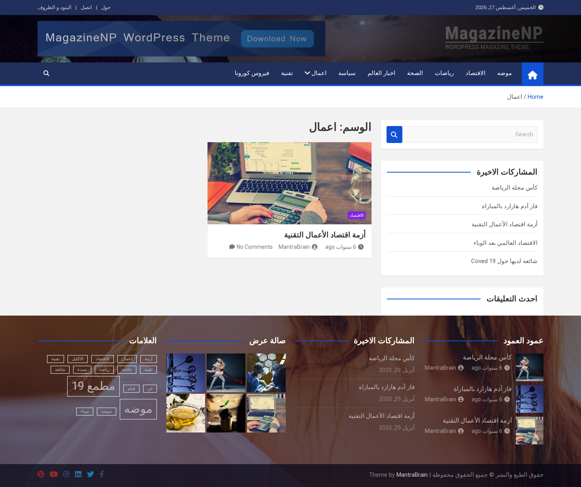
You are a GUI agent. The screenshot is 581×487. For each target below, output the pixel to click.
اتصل (86, 7)
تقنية (287, 73)
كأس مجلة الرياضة (515, 187)
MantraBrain (294, 247)
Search (394, 134)
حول (106, 7)
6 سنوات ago (340, 247)
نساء (85, 411)
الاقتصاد (475, 73)
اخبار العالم (381, 73)
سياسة (347, 73)
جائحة (127, 369)
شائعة (60, 369)
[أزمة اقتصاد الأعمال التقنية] (290, 183)
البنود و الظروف (55, 7)
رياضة (104, 369)
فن (150, 388)
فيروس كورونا (252, 73)
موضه (504, 73)
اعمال (318, 73)
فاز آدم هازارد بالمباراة (510, 206)
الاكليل (77, 358)
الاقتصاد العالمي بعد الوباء (505, 242)
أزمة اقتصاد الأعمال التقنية (325, 234)
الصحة (415, 73)
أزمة (149, 358)
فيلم (131, 388)
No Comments (255, 247)
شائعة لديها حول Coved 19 (504, 261)
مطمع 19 (93, 386)
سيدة (82, 369)
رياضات (444, 73)
